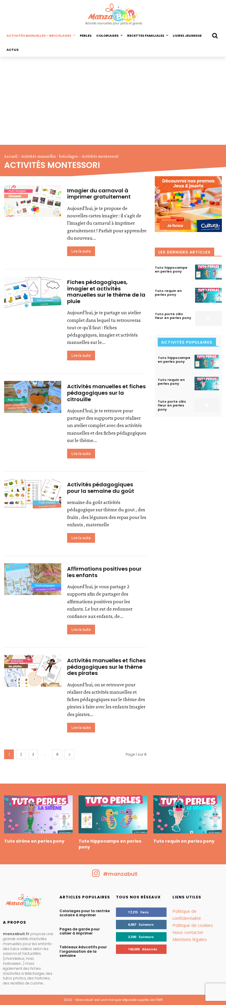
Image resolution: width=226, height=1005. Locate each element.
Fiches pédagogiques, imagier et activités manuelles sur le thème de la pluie (106, 291)
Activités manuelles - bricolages (49, 156)
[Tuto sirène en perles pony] (38, 814)
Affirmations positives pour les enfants (104, 572)
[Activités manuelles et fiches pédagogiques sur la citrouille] (32, 397)
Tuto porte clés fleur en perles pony (173, 316)
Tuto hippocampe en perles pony (171, 269)
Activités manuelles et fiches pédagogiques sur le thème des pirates (106, 667)
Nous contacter (188, 932)
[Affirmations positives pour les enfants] (32, 579)
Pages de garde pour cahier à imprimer (79, 931)
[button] (215, 35)
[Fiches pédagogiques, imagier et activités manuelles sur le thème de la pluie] (32, 292)
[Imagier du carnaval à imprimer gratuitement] (32, 201)
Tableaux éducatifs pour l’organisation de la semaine (83, 951)
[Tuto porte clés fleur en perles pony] (208, 318)
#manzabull (120, 874)
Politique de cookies (192, 925)
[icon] (96, 875)
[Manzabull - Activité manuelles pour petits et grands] (28, 902)
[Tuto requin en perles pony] (208, 295)
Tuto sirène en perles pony (34, 841)
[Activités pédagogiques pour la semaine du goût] (32, 495)
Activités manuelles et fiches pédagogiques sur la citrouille (106, 393)
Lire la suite (81, 251)
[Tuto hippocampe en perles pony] (208, 272)
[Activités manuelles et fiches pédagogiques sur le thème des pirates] (32, 671)
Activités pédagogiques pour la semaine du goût (100, 488)
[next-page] (69, 754)
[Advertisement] (113, 101)
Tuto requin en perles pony (168, 292)
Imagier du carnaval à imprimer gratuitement (99, 194)
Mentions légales (189, 939)
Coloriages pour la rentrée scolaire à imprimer (84, 912)
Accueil (10, 156)
